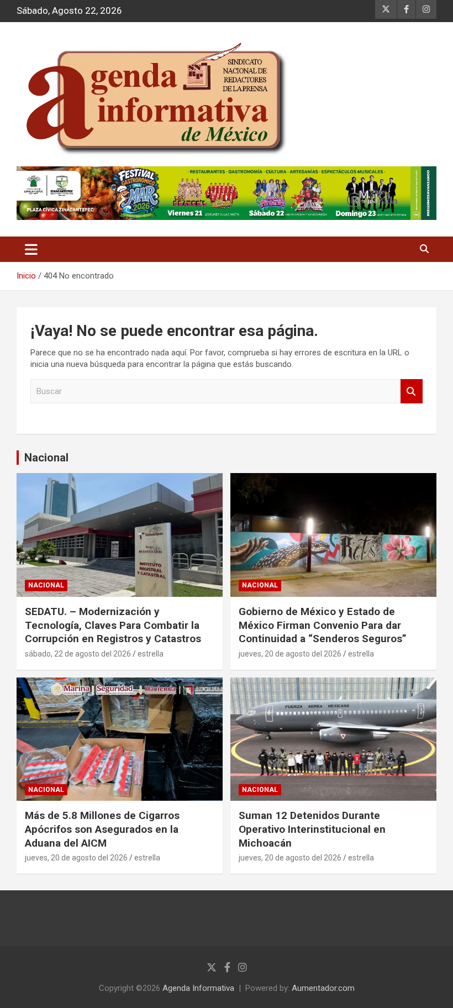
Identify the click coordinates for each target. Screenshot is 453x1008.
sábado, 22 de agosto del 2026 (78, 653)
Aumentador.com (323, 988)
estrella (151, 653)
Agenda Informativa (198, 988)
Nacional (46, 457)
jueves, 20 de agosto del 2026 (290, 653)
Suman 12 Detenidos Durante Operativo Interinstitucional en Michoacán (312, 829)
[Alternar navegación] (31, 249)
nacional (46, 585)
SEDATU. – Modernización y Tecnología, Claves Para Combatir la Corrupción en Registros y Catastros (113, 625)
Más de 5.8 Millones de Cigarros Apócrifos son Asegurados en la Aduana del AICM (102, 829)
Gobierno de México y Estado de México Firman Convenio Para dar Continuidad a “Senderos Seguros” (323, 625)
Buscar (412, 391)
